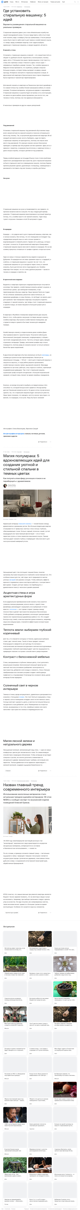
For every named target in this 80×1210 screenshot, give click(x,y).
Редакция (26, 1208)
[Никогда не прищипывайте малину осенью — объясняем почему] (15, 1194)
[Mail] (2, 2)
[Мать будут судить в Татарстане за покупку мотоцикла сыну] (65, 1043)
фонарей (12, 580)
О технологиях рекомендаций (55, 1208)
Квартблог (19, 6)
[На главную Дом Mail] (5, 2)
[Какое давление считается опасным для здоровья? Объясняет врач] (40, 1119)
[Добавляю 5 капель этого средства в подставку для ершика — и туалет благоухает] (65, 1194)
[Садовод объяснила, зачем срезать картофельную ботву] (65, 1144)
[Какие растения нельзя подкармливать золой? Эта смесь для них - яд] (65, 943)
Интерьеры (27, 6)
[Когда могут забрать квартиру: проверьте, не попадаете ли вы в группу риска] (40, 1169)
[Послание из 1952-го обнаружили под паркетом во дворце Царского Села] (15, 1068)
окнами (21, 697)
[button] (27, 503)
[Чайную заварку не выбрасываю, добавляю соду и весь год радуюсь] (65, 968)
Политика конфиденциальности (70, 1208)
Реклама (13, 1208)
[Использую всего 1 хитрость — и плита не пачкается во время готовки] (65, 1169)
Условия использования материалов (38, 1208)
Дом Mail (19, 451)
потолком (13, 609)
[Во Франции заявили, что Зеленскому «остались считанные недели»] (65, 1068)
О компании (7, 1208)
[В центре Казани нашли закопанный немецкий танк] (15, 1144)
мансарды (45, 355)
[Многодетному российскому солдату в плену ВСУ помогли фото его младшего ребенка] (15, 1018)
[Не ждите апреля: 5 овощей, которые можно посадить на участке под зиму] (65, 1018)
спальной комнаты (24, 524)
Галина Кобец (12, 485)
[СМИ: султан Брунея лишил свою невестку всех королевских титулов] (15, 1119)
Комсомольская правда (23, 780)
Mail (2, 1208)
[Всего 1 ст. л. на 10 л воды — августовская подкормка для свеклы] (40, 1194)
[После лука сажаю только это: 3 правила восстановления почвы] (65, 1093)
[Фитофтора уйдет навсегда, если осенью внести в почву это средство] (15, 943)
